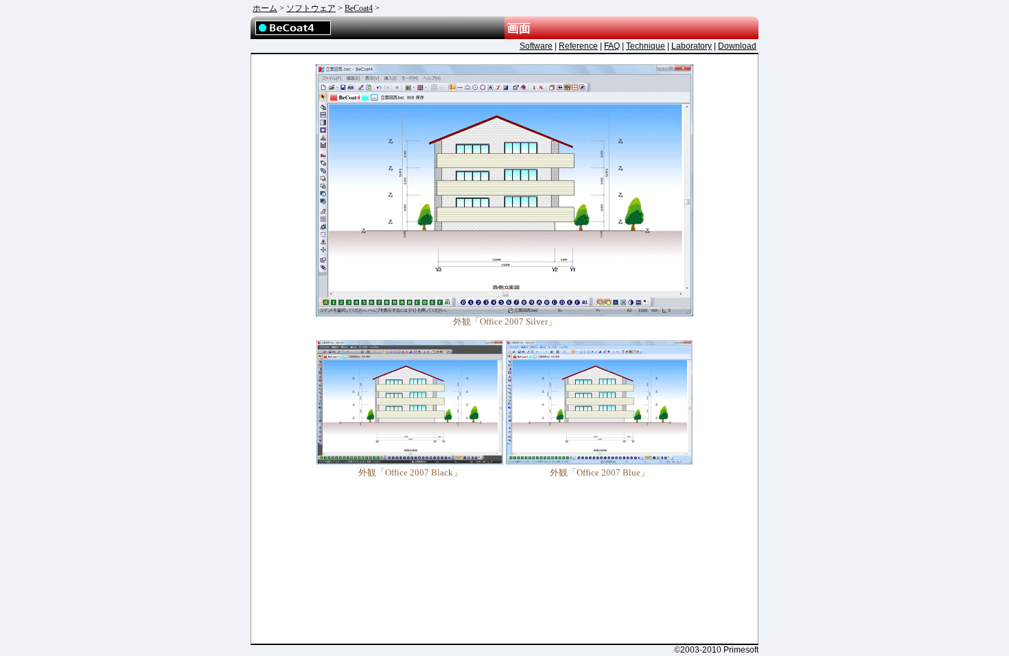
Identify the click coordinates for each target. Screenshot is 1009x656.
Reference (578, 46)
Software (536, 46)
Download (737, 46)
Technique (645, 46)
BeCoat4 (359, 8)
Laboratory (691, 46)
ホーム (265, 8)
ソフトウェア (311, 8)
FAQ (612, 46)
